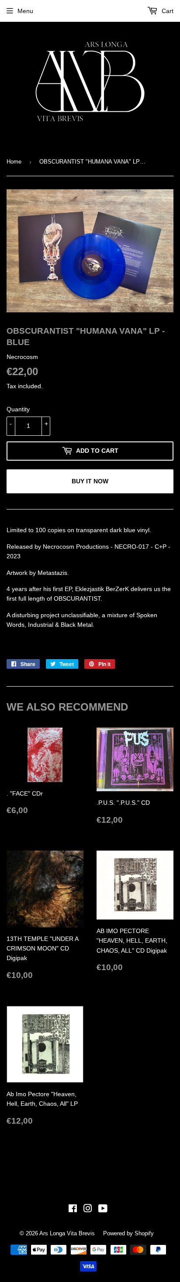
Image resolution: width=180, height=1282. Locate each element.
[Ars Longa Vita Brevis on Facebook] (72, 1209)
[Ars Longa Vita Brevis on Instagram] (87, 1209)
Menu (25, 10)
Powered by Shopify (128, 1233)
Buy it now (90, 481)
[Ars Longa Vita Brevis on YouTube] (102, 1209)
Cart (166, 10)
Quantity (18, 409)
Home (14, 161)
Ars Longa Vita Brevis (67, 1233)
